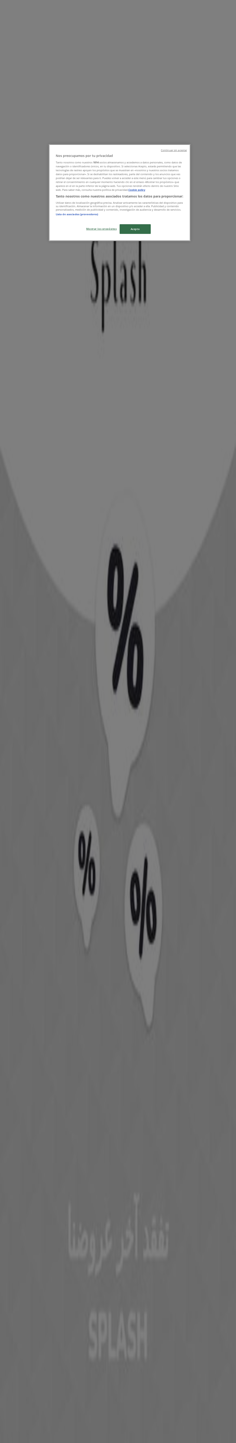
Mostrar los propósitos (101, 228)
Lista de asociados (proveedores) (77, 214)
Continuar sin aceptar (174, 150)
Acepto (135, 229)
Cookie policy (136, 189)
